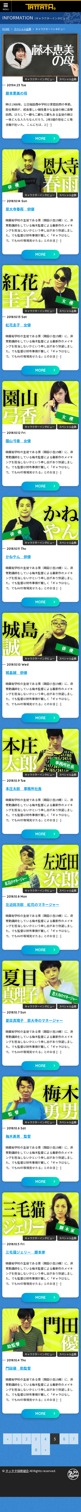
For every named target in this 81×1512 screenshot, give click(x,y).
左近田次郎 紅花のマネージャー (32, 904)
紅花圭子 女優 (18, 325)
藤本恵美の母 (16, 93)
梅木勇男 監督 (18, 1136)
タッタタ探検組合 (17, 1471)
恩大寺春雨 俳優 (20, 209)
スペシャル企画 (67, 79)
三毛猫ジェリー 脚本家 (25, 1252)
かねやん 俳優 (18, 556)
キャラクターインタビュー (39, 79)
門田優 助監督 (18, 1368)
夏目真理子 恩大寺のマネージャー (34, 1020)
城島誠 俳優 (16, 672)
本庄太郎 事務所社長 (24, 788)
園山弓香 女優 (18, 440)
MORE (40, 138)
